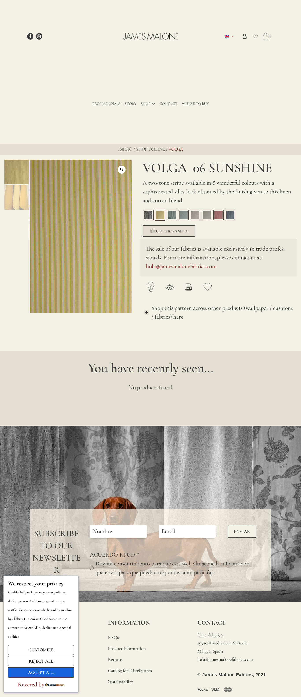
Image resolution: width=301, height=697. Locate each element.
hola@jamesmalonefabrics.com (181, 266)
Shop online (150, 149)
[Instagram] (39, 36)
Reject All (41, 661)
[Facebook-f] (30, 36)
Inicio (125, 149)
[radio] (148, 215)
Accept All (41, 672)
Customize (40, 650)
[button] (218, 312)
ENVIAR (242, 531)
